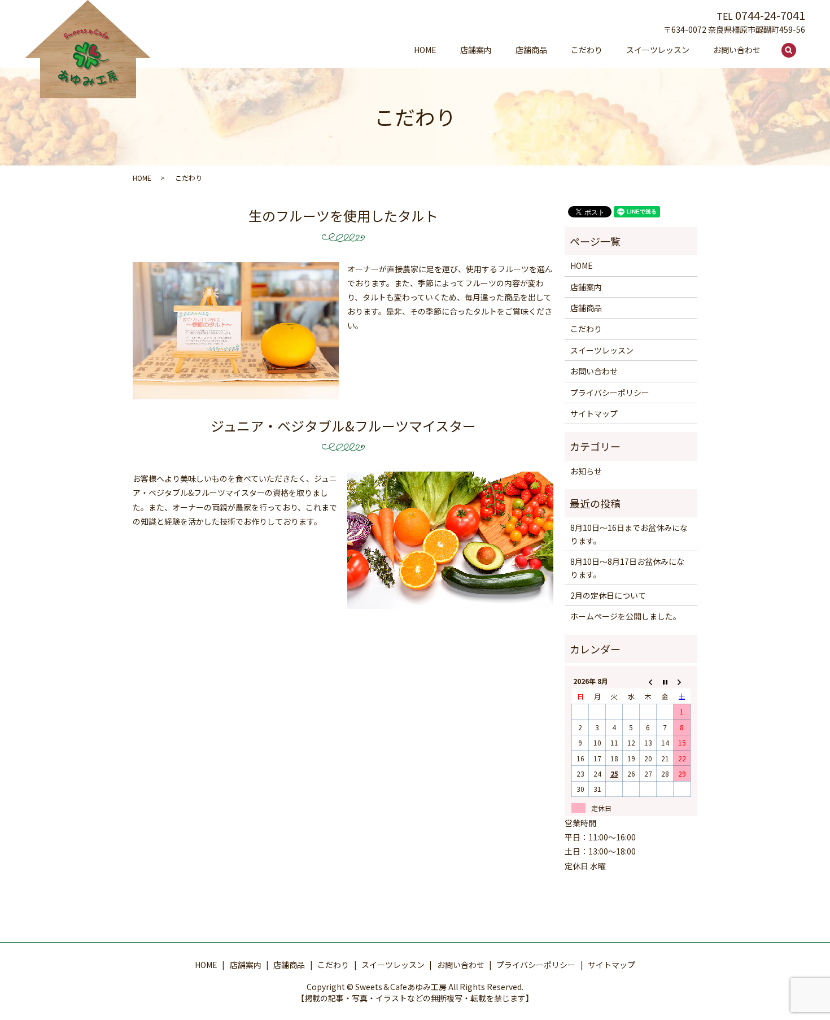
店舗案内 (476, 49)
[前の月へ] (648, 680)
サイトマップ (594, 413)
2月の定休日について (608, 595)
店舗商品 (531, 49)
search (795, 50)
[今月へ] (665, 680)
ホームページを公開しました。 (625, 616)
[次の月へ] (682, 680)
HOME (425, 49)
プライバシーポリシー (609, 392)
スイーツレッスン (657, 49)
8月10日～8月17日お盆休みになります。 (627, 567)
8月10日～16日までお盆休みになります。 (629, 534)
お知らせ (586, 471)
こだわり (586, 49)
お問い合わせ (737, 49)
